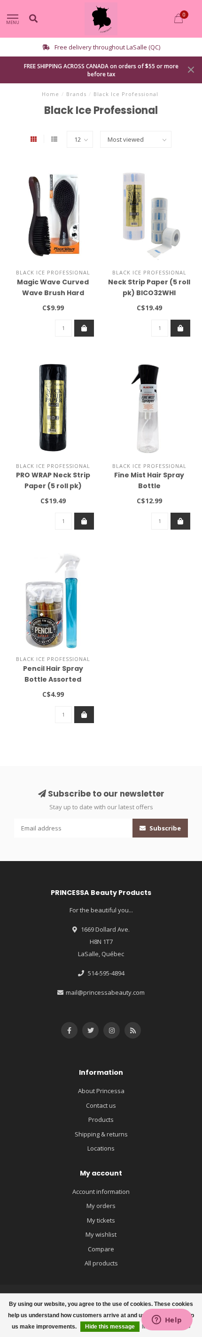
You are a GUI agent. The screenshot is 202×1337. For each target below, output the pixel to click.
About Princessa (101, 1091)
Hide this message (110, 1326)
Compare (101, 1249)
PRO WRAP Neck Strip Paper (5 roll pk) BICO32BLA (53, 485)
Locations (101, 1148)
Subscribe (164, 828)
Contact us (101, 1105)
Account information (101, 1191)
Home (50, 93)
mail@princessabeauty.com (105, 992)
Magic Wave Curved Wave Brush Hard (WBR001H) (53, 292)
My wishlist (101, 1234)
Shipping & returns (101, 1134)
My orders (101, 1205)
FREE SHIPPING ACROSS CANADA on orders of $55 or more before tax (101, 70)
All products (101, 1263)
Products (101, 1119)
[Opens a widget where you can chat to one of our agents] (167, 1320)
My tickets (101, 1220)
